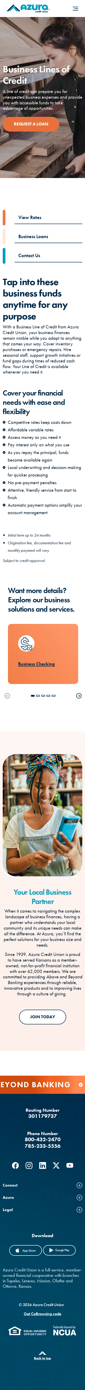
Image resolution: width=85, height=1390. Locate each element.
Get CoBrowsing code (42, 1314)
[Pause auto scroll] (81, 1085)
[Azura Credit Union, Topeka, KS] (28, 8)
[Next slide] (79, 696)
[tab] (33, 696)
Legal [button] (8, 1209)
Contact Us (29, 256)
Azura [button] (8, 1197)
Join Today (42, 1017)
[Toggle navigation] (75, 8)
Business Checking (36, 664)
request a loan (31, 124)
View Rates (29, 217)
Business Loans (33, 236)
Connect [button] (10, 1185)
